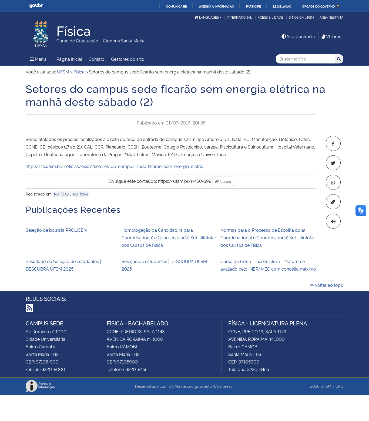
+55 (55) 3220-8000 (45, 369)
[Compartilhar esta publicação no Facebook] (333, 143)
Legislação (282, 6)
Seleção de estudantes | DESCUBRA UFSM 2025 (164, 265)
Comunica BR (176, 6)
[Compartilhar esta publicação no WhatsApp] (333, 182)
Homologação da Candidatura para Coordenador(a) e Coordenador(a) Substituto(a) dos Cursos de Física (169, 237)
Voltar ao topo (328, 285)
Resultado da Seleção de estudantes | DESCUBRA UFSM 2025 (63, 265)
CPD (339, 386)
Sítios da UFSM (301, 17)
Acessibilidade (270, 17)
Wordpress (222, 386)
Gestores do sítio (127, 59)
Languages (209, 17)
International (239, 17)
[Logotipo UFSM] (41, 33)
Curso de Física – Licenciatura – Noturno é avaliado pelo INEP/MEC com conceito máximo (268, 265)
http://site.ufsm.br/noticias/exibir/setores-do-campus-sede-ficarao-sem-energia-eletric (114, 166)
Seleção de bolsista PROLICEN (56, 230)
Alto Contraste (300, 36)
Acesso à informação (216, 6)
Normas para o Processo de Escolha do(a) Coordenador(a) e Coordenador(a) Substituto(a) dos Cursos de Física (267, 237)
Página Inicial (69, 59)
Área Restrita (331, 17)
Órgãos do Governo (318, 6)
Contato (97, 59)
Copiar (226, 181)
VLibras (333, 36)
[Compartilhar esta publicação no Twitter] (333, 162)
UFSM (325, 386)
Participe (253, 6)
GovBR (36, 5)
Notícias (61, 194)
